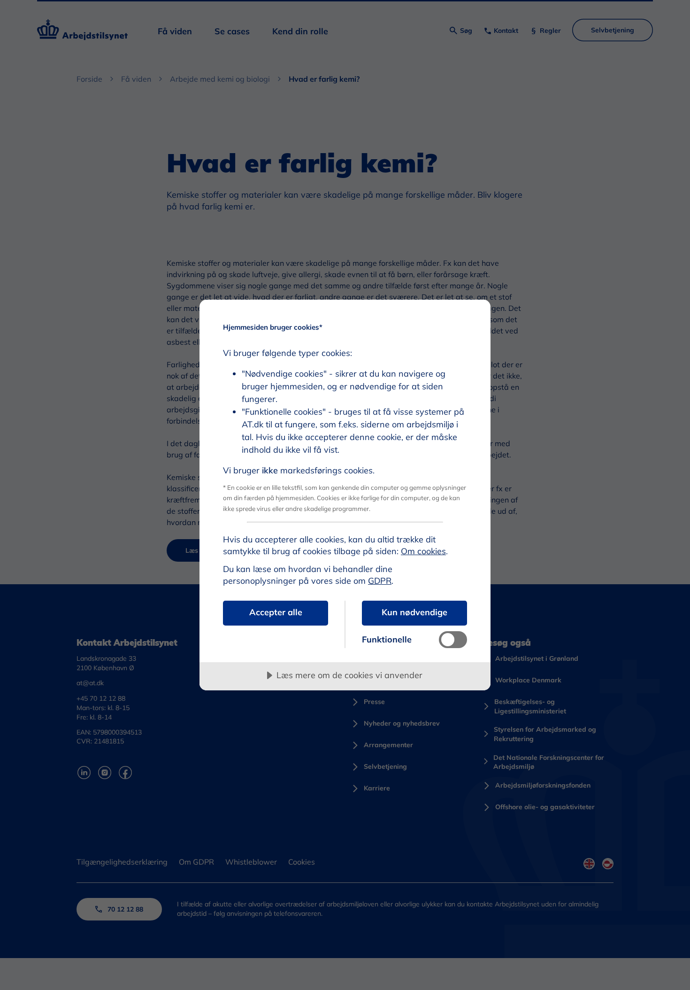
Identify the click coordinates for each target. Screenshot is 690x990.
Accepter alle (275, 612)
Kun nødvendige (414, 612)
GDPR (379, 580)
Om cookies (423, 551)
